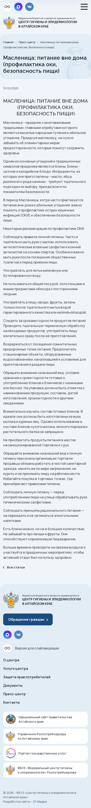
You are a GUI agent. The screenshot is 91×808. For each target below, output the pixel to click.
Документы (12, 685)
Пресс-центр (27, 42)
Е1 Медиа (40, 802)
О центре (11, 660)
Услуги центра (15, 668)
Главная (8, 42)
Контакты (11, 702)
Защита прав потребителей (26, 677)
